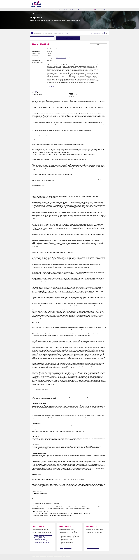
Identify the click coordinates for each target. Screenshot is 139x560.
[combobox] (99, 45)
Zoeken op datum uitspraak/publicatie (43, 535)
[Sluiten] (106, 33)
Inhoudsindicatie (36, 64)
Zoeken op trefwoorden (39, 536)
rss (88, 556)
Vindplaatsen (35, 84)
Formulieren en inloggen (101, 9)
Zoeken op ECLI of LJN (39, 538)
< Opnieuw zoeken (42, 38)
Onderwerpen (39, 9)
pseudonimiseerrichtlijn (63, 33)
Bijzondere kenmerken (37, 62)
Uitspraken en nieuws (49, 9)
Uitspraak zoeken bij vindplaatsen (42, 542)
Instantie (34, 49)
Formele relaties (36, 58)
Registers (59, 9)
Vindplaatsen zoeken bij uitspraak (42, 540)
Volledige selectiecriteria (65, 548)
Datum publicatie (36, 53)
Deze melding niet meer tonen (97, 33)
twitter (98, 556)
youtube (106, 556)
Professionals (75, 9)
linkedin (104, 556)
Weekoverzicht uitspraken (93, 548)
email (90, 556)
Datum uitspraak (36, 51)
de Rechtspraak (67, 9)
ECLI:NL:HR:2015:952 (61, 58)
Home (32, 9)
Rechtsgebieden (36, 60)
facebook (100, 556)
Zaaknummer (35, 55)
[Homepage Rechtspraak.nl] (35, 3)
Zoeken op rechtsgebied (39, 539)
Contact (83, 9)
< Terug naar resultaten (68, 38)
